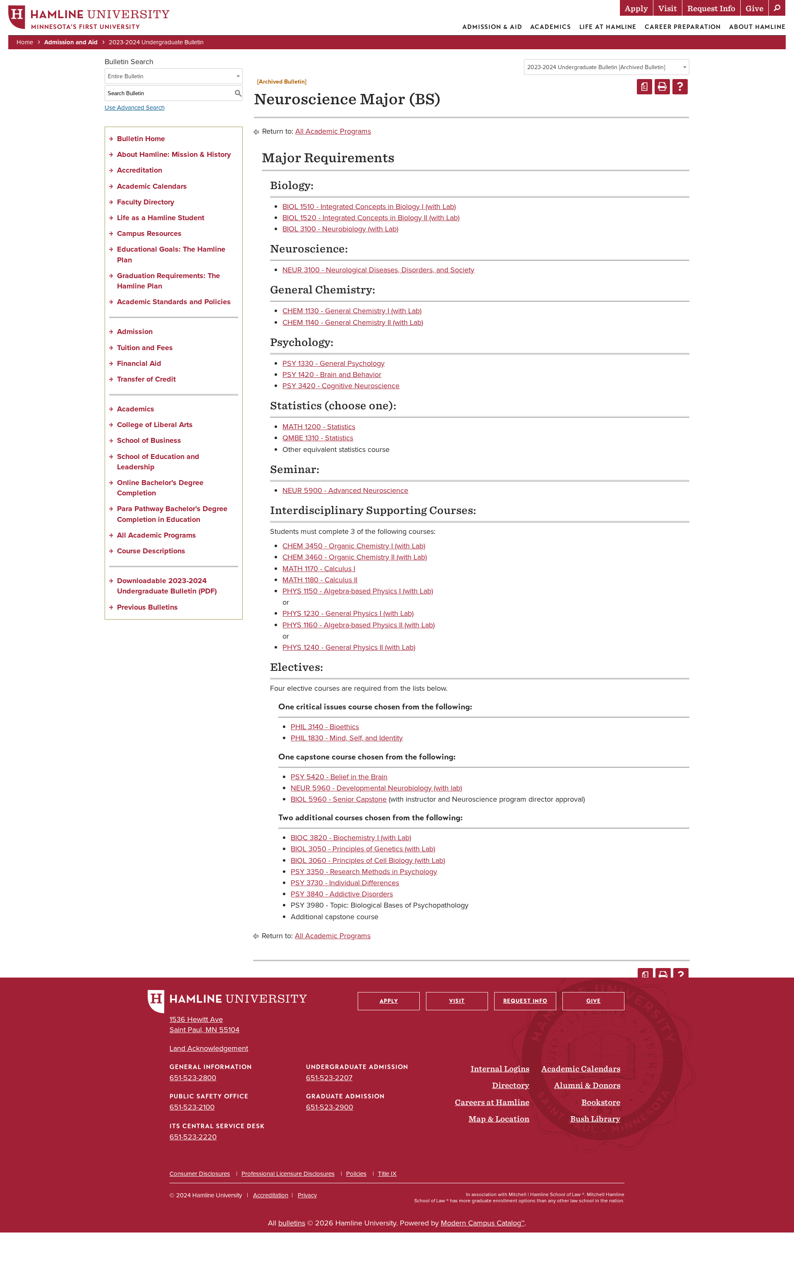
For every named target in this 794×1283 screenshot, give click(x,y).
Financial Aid (139, 363)
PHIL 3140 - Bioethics (325, 726)
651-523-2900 (329, 1107)
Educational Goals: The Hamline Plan (171, 254)
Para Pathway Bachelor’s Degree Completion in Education (172, 513)
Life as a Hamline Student (160, 217)
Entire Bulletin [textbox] (125, 76)
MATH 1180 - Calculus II (319, 579)
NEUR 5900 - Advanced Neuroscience (345, 490)
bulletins (291, 1223)
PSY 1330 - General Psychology (333, 363)
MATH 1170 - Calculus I (318, 568)
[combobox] (606, 67)
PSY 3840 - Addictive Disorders (342, 894)
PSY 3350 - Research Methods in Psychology (364, 871)
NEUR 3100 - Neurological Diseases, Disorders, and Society (378, 269)
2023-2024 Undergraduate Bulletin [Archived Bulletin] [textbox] (596, 67)
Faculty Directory (145, 202)
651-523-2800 (193, 1077)
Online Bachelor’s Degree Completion (160, 487)
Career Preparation (683, 27)
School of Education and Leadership (158, 461)
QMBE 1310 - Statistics (317, 437)
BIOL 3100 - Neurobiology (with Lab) (340, 228)
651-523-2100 (192, 1107)
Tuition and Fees (145, 347)
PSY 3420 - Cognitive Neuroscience (340, 385)
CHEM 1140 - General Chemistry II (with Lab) (352, 322)
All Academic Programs (156, 535)
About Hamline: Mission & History (174, 154)
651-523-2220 (193, 1137)
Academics (550, 27)
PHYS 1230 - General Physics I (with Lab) (348, 613)
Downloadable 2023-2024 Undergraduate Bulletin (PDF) (167, 585)
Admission (135, 331)
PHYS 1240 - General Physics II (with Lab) (348, 647)
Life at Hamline (608, 27)
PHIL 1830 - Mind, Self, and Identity (347, 738)
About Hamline (757, 27)
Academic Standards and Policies (174, 301)
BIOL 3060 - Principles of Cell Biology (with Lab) (368, 860)
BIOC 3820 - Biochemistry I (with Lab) (351, 837)
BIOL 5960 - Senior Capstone (339, 799)
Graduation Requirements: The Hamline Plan (168, 280)
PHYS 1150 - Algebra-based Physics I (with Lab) (357, 591)
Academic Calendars (152, 186)
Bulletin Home (141, 138)
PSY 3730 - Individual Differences (345, 882)
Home (25, 42)
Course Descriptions (151, 550)
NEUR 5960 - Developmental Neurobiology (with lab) (376, 788)
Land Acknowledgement (209, 1048)
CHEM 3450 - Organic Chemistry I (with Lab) (353, 546)
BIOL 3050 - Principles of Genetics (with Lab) (363, 848)
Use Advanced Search (135, 107)
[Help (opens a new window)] (680, 86)
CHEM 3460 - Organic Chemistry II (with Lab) (354, 557)
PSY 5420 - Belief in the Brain (339, 776)
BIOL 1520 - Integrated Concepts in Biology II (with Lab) (370, 217)
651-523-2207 (329, 1077)
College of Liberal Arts (155, 424)
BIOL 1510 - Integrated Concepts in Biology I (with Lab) (369, 206)
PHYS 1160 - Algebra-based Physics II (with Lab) (358, 625)
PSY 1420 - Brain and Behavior (331, 374)
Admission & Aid (492, 27)
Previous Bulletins (147, 607)
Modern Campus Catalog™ (482, 1223)
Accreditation (139, 170)
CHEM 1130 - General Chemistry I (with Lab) (351, 310)
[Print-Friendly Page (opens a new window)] (662, 86)
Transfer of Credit (146, 379)
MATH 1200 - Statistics (318, 426)
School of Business (149, 440)
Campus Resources (149, 233)
